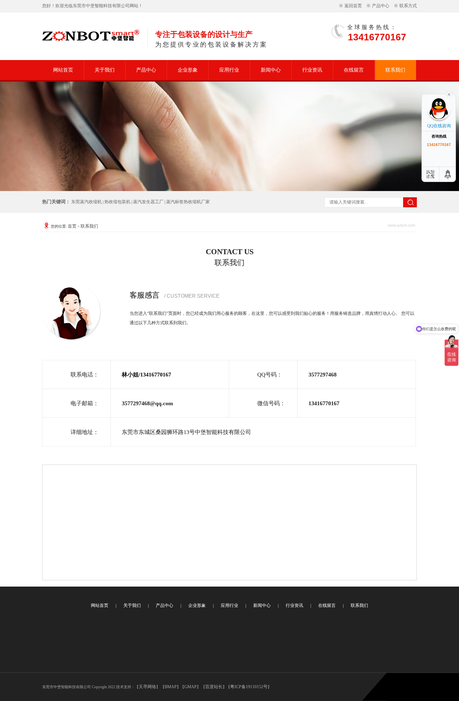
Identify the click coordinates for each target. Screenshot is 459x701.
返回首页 (353, 5)
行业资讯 (312, 70)
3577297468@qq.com (147, 403)
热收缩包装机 (117, 201)
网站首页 (63, 70)
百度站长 (214, 686)
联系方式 (408, 5)
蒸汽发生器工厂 (148, 201)
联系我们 (395, 70)
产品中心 (380, 5)
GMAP (190, 686)
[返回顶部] (448, 174)
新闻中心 (271, 70)
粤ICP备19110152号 (249, 686)
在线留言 (354, 70)
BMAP (171, 686)
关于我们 (105, 70)
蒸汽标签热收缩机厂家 (188, 201)
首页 (72, 226)
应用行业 (229, 70)
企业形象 (188, 70)
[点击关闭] (449, 94)
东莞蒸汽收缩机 (86, 201)
